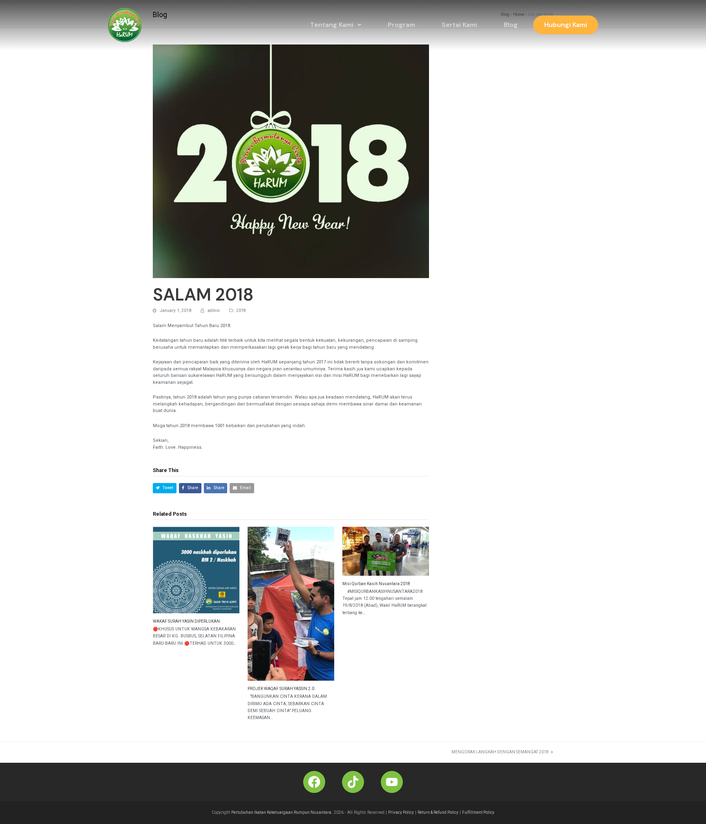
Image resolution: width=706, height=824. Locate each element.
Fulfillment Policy (478, 812)
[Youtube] (392, 782)
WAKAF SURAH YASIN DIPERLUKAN (186, 621)
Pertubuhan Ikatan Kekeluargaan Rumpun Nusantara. (282, 812)
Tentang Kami (331, 24)
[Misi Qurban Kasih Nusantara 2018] (385, 551)
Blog (511, 24)
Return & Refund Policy (438, 812)
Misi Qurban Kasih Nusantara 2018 (376, 583)
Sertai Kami (459, 24)
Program (401, 24)
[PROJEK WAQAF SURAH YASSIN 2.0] (291, 604)
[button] (335, 25)
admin (214, 310)
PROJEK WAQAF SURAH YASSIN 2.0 (281, 688)
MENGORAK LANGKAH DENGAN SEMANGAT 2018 (500, 752)
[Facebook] (314, 782)
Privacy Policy (401, 812)
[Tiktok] (353, 782)
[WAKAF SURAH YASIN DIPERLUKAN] (196, 570)
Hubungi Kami (565, 24)
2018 (241, 310)
